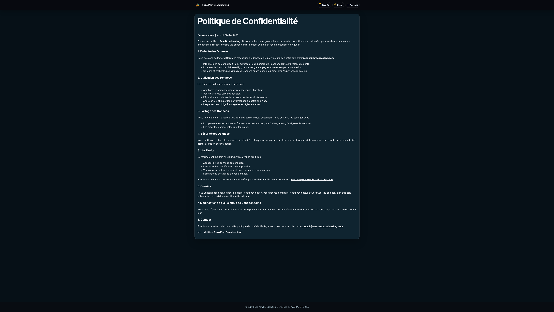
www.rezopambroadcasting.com (315, 57)
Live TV (325, 5)
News (339, 5)
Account (354, 5)
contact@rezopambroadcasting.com (312, 179)
